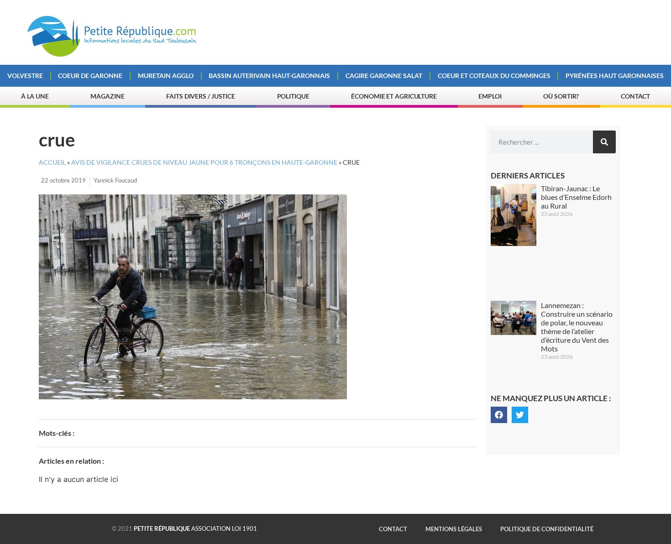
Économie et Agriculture (394, 96)
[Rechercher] (604, 142)
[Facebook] (499, 415)
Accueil (52, 162)
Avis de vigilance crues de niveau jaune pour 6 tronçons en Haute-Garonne (204, 162)
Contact (635, 96)
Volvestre (25, 75)
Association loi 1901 (195, 528)
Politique (293, 96)
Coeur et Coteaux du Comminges (494, 75)
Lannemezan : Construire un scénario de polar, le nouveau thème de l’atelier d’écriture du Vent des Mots (577, 327)
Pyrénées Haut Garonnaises (615, 75)
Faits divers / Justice (200, 96)
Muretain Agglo (166, 75)
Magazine (107, 96)
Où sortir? (561, 96)
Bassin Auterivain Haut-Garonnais (269, 75)
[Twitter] (520, 415)
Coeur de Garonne (90, 75)
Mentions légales (453, 529)
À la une (35, 96)
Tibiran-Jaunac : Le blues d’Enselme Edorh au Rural (576, 197)
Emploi (489, 96)
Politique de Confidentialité (546, 529)
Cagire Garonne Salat (384, 75)
